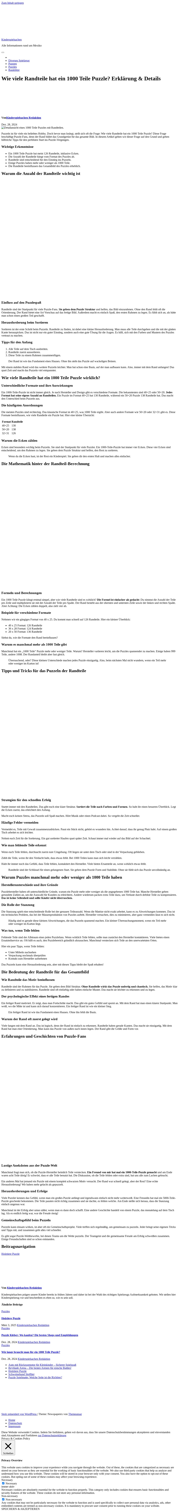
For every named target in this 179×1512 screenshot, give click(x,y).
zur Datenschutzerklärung (52, 1435)
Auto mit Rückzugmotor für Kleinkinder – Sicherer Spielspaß (42, 1364)
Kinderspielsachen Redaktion (23, 117)
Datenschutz (15, 1423)
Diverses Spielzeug (19, 60)
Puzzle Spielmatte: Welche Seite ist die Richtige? (35, 1377)
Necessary (11, 1483)
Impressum (14, 1426)
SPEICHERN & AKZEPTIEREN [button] (20, 1508)
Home (11, 1420)
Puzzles (12, 66)
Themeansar (75, 1414)
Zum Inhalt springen (12, 2)
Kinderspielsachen (11, 39)
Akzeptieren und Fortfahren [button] (22, 1435)
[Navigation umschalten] (2, 52)
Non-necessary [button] (9, 1496)
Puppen (12, 63)
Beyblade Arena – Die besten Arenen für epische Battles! (39, 1367)
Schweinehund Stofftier (21, 1374)
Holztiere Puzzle (10, 1253)
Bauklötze (14, 69)
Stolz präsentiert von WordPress (19, 1414)
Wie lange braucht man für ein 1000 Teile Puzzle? (30, 1352)
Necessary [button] (7, 1479)
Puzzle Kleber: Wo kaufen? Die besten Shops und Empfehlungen (39, 1335)
